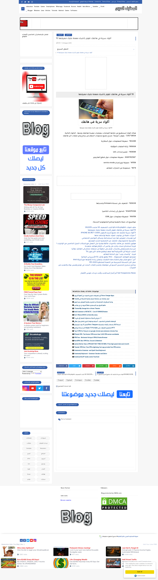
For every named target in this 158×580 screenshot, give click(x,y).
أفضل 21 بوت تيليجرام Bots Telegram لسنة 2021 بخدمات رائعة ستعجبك (97, 325)
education (29, 7)
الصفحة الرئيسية (74, 1)
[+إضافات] (100, 540)
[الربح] (83, 540)
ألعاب (43, 469)
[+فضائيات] (59, 540)
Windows (37, 11)
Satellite (95, 7)
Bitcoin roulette (66, 500)
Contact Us (98, 1)
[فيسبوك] (41, 540)
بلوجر (28, 479)
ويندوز (43, 464)
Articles (47, 11)
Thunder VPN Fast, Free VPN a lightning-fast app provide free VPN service (97, 347)
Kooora (73, 7)
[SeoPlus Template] (100, 536)
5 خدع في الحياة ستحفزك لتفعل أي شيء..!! (87, 318)
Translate (38, 374)
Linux (42, 11)
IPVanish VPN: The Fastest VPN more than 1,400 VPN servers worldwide (96, 334)
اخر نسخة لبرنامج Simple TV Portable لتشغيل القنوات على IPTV (94, 328)
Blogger (30, 11)
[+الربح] (86, 540)
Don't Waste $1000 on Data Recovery (86, 315)
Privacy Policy (121, 1)
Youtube (36, 7)
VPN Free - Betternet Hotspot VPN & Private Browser (90, 337)
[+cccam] (72, 540)
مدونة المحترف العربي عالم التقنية (128, 536)
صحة (28, 474)
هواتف (97, 380)
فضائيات (28, 438)
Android (61, 11)
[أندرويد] (124, 540)
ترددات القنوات (43, 443)
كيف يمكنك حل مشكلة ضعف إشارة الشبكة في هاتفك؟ (91, 299)
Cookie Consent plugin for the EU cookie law (139, 576)
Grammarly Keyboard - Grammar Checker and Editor (90, 354)
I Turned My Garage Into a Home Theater (87, 308)
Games (43, 7)
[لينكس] (114, 540)
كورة (29, 469)
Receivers (43, 448)
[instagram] (32, 1)
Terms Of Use (106, 1)
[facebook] (22, 1)
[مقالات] (117, 540)
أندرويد (60, 35)
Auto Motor (86, 7)
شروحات (79, 380)
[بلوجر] (93, 540)
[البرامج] (131, 540)
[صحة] (48, 540)
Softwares (74, 11)
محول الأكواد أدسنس (132, 1)
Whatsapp (59, 7)
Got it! (139, 572)
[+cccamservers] (65, 540)
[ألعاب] (127, 540)
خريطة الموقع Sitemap (86, 1)
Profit (102, 7)
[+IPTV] (69, 540)
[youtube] (28, 1)
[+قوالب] (96, 540)
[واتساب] (38, 540)
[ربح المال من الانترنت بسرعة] (79, 540)
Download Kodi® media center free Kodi (86, 357)
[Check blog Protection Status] (114, 510)
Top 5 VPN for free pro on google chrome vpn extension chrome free (96, 331)
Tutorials (54, 11)
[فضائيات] (55, 540)
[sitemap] (21, 540)
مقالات (88, 380)
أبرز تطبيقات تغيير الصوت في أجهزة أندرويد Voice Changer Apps (94, 296)
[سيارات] (52, 540)
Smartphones (50, 7)
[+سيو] (107, 540)
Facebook (67, 7)
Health (79, 7)
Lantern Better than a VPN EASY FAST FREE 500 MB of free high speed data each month (101, 344)
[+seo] (103, 540)
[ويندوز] (110, 540)
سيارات (43, 479)
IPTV (29, 459)
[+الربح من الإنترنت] (89, 540)
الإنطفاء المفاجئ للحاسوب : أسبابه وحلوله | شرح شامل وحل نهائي (95, 321)
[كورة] (45, 540)
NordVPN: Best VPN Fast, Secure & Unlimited (88, 341)
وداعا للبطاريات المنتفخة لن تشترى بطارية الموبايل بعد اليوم (93, 302)
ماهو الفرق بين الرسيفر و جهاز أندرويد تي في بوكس (90, 305)
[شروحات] (120, 540)
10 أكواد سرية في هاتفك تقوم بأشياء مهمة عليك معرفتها (74, 53)
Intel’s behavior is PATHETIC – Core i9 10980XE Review (91, 312)
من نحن (114, 1)
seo (29, 464)
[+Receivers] (76, 540)
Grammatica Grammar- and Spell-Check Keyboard (90, 350)
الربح (28, 453)
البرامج (68, 35)
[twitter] (25, 1)
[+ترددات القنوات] (62, 540)
